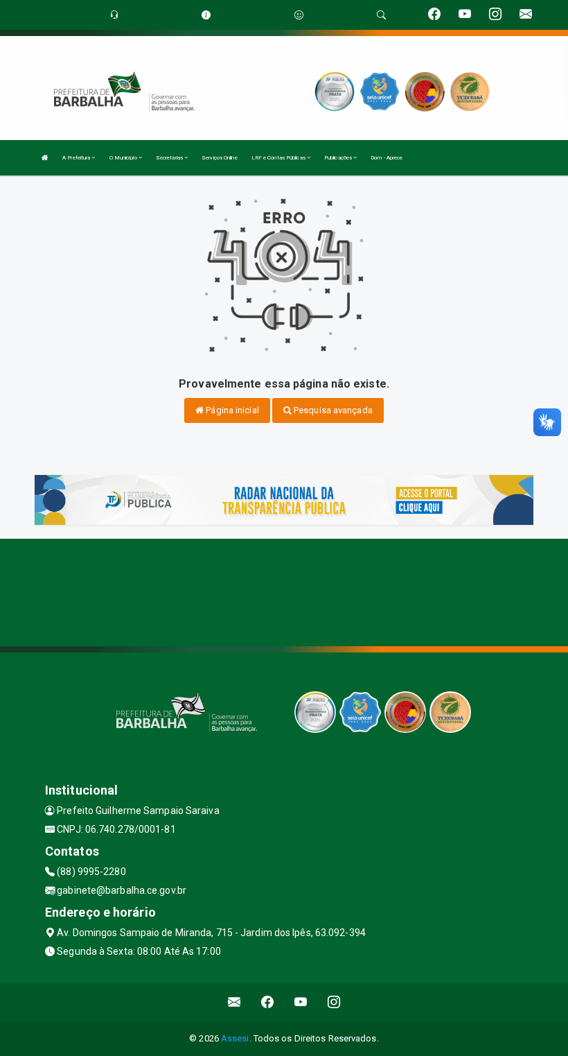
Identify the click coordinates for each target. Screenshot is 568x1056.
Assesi (235, 1038)
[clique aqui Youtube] (301, 1002)
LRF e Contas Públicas (279, 158)
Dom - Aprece (386, 158)
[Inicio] (45, 157)
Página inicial (231, 410)
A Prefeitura (76, 158)
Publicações (338, 158)
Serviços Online (220, 158)
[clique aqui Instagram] (334, 1002)
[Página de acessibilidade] (298, 15)
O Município (124, 158)
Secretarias (170, 158)
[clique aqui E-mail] (234, 1002)
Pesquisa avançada (332, 410)
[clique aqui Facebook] (268, 1002)
